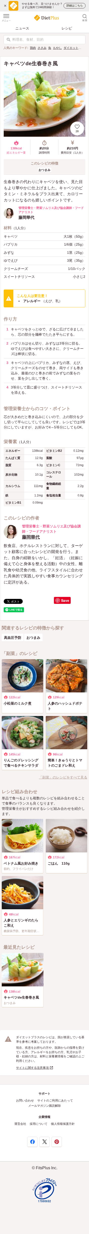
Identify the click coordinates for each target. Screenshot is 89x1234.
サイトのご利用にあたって (55, 1100)
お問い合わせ (25, 1100)
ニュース (22, 28)
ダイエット (71, 48)
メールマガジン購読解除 (44, 1105)
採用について (38, 1124)
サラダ (84, 48)
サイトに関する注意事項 (32, 1068)
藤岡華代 (31, 537)
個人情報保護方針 (63, 1124)
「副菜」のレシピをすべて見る (63, 777)
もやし (57, 48)
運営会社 (20, 1124)
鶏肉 (33, 48)
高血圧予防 (12, 638)
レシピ (67, 28)
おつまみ (44, 170)
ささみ (42, 48)
